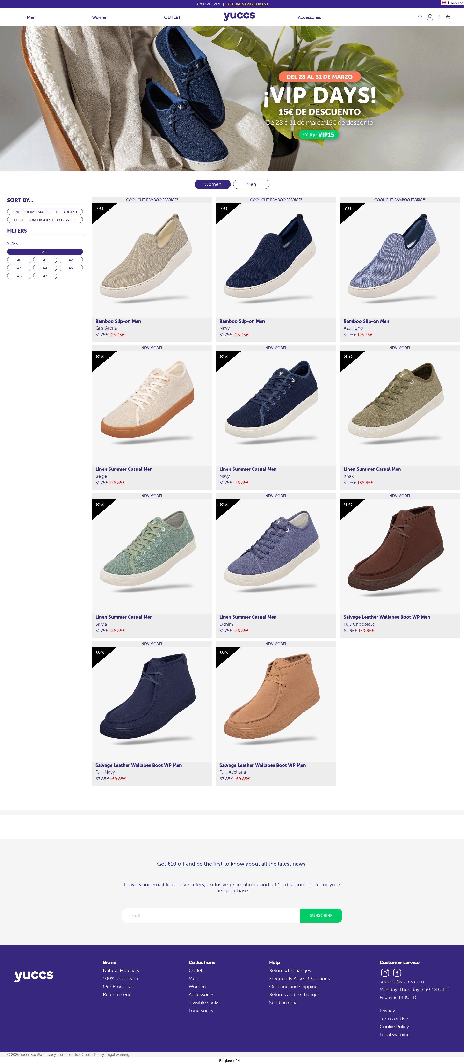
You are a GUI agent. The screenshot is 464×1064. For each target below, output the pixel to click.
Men (31, 17)
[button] (452, 2)
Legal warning (395, 1034)
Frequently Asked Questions (299, 978)
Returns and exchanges (294, 994)
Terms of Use (394, 1018)
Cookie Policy (394, 1026)
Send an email (284, 1002)
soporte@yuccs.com (402, 981)
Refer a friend (117, 994)
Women (100, 17)
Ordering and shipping (293, 986)
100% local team (120, 978)
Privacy (387, 1010)
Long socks (201, 1010)
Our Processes (119, 986)
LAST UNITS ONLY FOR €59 (247, 4)
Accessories (309, 17)
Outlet (195, 970)
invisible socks (204, 1002)
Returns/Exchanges (290, 970)
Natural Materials (121, 970)
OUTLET (172, 17)
